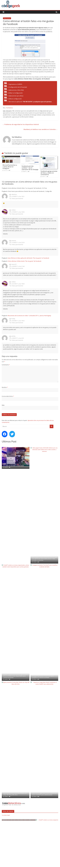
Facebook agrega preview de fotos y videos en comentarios (49, 172)
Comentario (6, 365)
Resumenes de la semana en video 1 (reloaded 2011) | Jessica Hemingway (29, 315)
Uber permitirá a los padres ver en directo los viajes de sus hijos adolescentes (15, 464)
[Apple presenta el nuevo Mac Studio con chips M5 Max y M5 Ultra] (15, 682)
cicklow (13, 210)
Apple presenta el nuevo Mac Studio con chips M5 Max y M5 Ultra (15, 794)
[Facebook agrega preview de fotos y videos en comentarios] (49, 156)
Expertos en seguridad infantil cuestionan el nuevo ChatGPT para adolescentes (45, 794)
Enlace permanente (17, 198)
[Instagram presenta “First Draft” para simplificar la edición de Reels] (44, 565)
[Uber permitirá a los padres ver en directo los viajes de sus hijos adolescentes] (15, 448)
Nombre (5, 387)
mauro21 (14, 264)
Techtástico (9, 108)
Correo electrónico (8, 396)
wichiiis (13, 336)
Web (3, 405)
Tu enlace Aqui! (6, 815)
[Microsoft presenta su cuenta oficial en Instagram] (11, 156)
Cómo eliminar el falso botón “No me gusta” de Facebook (24, 261)
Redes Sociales (7, 18)
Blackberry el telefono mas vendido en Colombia (40, 129)
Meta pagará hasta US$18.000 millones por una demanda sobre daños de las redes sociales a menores (44, 558)
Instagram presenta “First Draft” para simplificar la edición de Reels (43, 676)
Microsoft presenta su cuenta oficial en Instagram (10, 166)
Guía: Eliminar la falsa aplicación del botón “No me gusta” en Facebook (28, 258)
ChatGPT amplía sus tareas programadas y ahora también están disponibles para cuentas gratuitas (15, 676)
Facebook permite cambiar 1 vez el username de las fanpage (30, 167)
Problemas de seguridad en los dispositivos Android (21, 124)
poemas (13, 240)
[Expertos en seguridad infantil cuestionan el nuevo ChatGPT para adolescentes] (44, 682)
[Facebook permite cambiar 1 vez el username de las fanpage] (30, 156)
